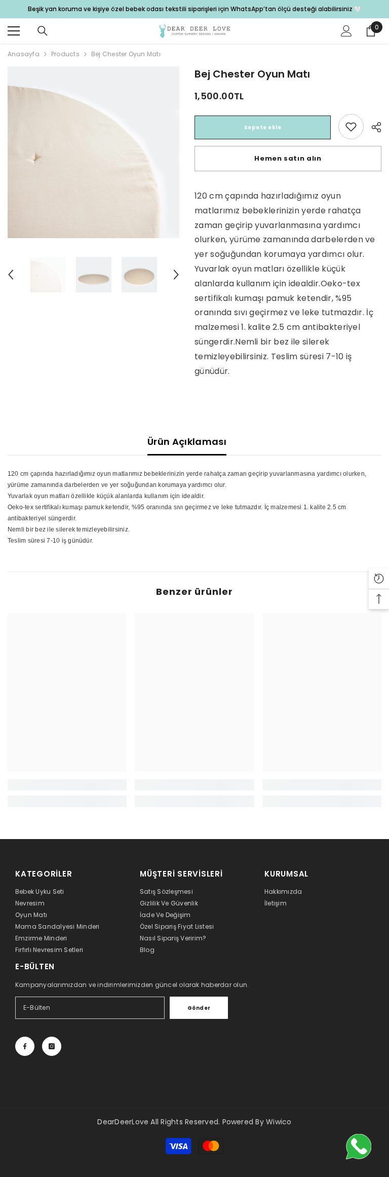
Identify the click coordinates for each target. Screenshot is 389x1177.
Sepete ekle (263, 127)
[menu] (14, 31)
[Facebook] (24, 1046)
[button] (10, 274)
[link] (351, 126)
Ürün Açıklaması (186, 441)
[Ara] (42, 31)
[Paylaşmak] (372, 127)
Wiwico (278, 1122)
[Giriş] (346, 30)
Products (65, 54)
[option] (93, 152)
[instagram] (51, 1046)
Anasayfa (24, 54)
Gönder (199, 1008)
